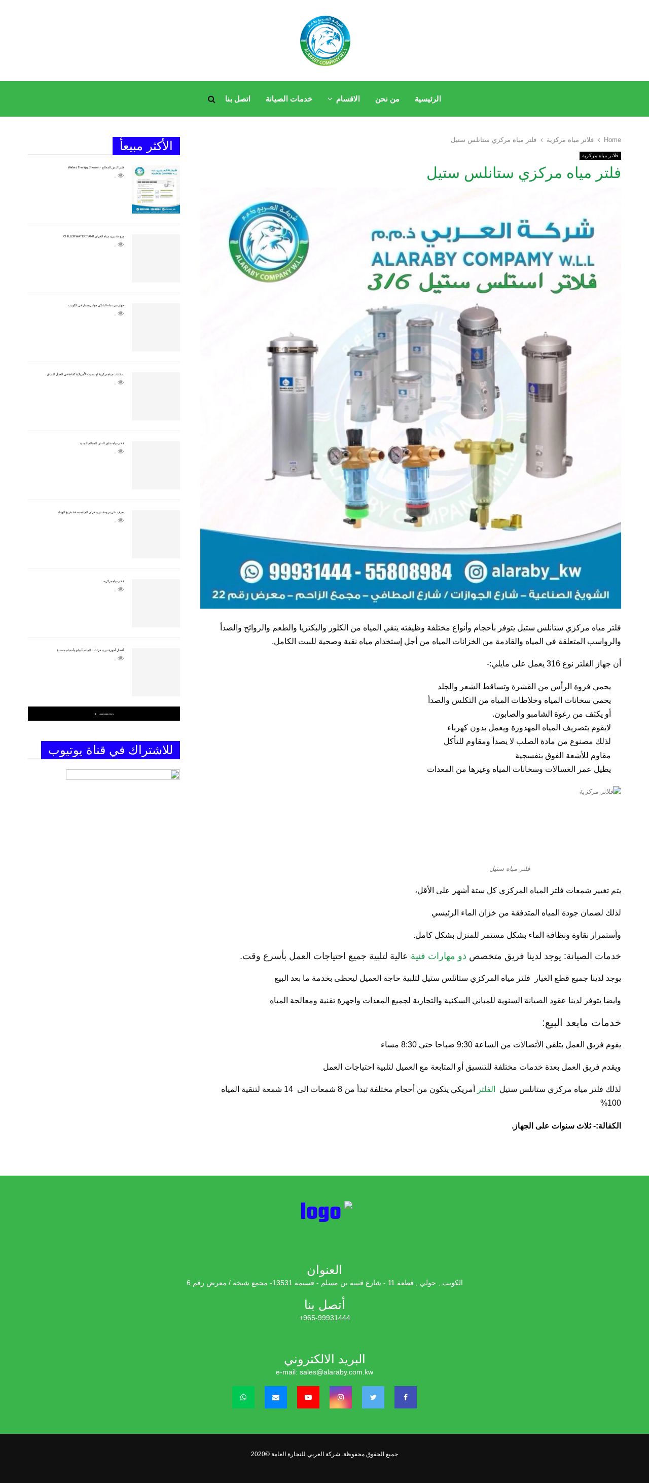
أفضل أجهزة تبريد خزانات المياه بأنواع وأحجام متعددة (90, 650)
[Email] (276, 1397)
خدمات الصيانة (289, 98)
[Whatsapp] (243, 1397)
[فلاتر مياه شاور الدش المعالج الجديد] (156, 465)
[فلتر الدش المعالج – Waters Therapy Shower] (156, 189)
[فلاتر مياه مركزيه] (156, 603)
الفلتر (487, 1089)
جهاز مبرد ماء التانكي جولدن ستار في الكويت (96, 305)
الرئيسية (428, 98)
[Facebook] (405, 1397)
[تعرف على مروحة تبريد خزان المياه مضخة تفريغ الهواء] (156, 534)
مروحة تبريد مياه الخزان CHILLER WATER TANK (93, 236)
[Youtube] (308, 1397)
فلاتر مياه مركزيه (113, 581)
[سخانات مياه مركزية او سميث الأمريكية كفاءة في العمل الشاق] (156, 396)
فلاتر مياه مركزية (600, 155)
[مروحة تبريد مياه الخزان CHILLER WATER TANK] (156, 258)
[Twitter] (373, 1397)
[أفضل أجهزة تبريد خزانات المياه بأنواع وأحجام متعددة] (156, 672)
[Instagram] (341, 1397)
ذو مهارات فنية (438, 956)
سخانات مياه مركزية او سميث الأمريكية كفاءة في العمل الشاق (85, 374)
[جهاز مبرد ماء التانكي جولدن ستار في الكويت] (156, 327)
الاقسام (348, 98)
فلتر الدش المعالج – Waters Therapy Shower (96, 167)
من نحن (387, 98)
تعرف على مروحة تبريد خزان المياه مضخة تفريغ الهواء (91, 512)
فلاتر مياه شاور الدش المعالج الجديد (102, 443)
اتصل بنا (237, 98)
